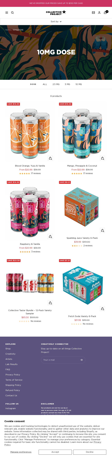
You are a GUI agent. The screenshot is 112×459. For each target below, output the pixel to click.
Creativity (10, 354)
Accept (55, 452)
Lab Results (11, 364)
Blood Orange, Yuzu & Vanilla (30, 166)
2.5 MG (56, 84)
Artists (8, 359)
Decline (89, 452)
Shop (8, 349)
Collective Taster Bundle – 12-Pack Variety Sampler (30, 312)
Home (8, 30)
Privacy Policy (12, 375)
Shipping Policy (13, 385)
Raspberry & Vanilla (30, 244)
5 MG (67, 84)
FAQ (7, 370)
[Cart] (105, 12)
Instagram (10, 408)
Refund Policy (12, 390)
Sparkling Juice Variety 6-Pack (82, 238)
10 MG (79, 84)
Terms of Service (13, 380)
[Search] (12, 12)
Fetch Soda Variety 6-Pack (82, 316)
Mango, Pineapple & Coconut (82, 166)
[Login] (99, 12)
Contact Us (11, 396)
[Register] (81, 360)
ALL (45, 84)
